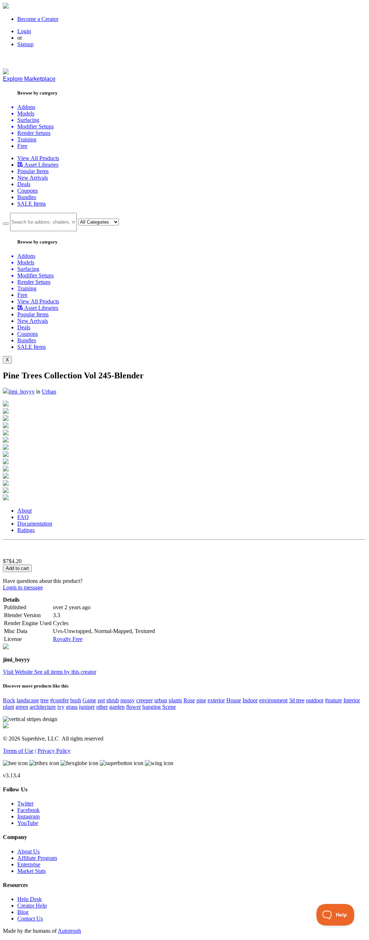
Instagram (28, 816)
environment (273, 700)
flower (133, 707)
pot (101, 700)
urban (160, 700)
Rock (9, 700)
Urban (49, 391)
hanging (151, 707)
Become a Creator (37, 19)
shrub (112, 700)
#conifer (59, 700)
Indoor (250, 700)
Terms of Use (18, 751)
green (21, 707)
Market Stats (31, 871)
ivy (61, 707)
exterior (216, 700)
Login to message (23, 587)
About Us (28, 851)
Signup (25, 44)
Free (22, 146)
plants (175, 700)
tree (44, 700)
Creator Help (32, 905)
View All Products (38, 158)
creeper (144, 700)
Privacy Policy (54, 751)
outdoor (315, 700)
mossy (127, 700)
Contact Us (30, 918)
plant (8, 707)
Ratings (26, 530)
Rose (189, 700)
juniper (87, 707)
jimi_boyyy (22, 391)
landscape (28, 700)
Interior (351, 700)
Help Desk (29, 899)
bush (75, 700)
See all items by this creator (65, 672)
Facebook (28, 810)
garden (117, 707)
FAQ (23, 517)
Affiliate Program (37, 858)
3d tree (296, 700)
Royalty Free (68, 639)
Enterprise (28, 864)
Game (89, 700)
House (233, 700)
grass (71, 707)
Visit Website (18, 672)
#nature (333, 700)
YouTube (27, 823)
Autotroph (69, 931)
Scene (169, 707)
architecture (43, 707)
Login (24, 31)
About (24, 511)
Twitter (25, 803)
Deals (23, 184)
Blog (22, 912)
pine (201, 700)
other (102, 707)
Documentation (34, 523)
